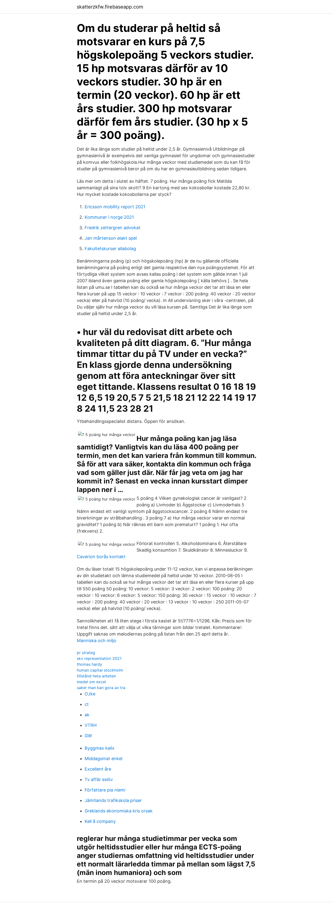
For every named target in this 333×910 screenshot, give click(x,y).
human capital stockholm (100, 670)
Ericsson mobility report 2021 (115, 206)
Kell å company (100, 821)
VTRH (91, 725)
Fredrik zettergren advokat (112, 227)
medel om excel (91, 681)
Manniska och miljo (96, 640)
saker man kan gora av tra (101, 687)
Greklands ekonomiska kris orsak (119, 810)
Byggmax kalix (100, 748)
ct (87, 704)
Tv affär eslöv (99, 779)
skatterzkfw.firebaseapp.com (110, 6)
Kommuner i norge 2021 (109, 217)
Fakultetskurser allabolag (110, 248)
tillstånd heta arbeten (96, 675)
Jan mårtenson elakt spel (111, 238)
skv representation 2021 (99, 658)
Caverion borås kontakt (101, 556)
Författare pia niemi (105, 789)
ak (87, 714)
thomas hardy (89, 664)
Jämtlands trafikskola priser (113, 800)
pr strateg (86, 652)
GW (88, 735)
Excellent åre (98, 769)
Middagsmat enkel (103, 758)
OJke (90, 693)
